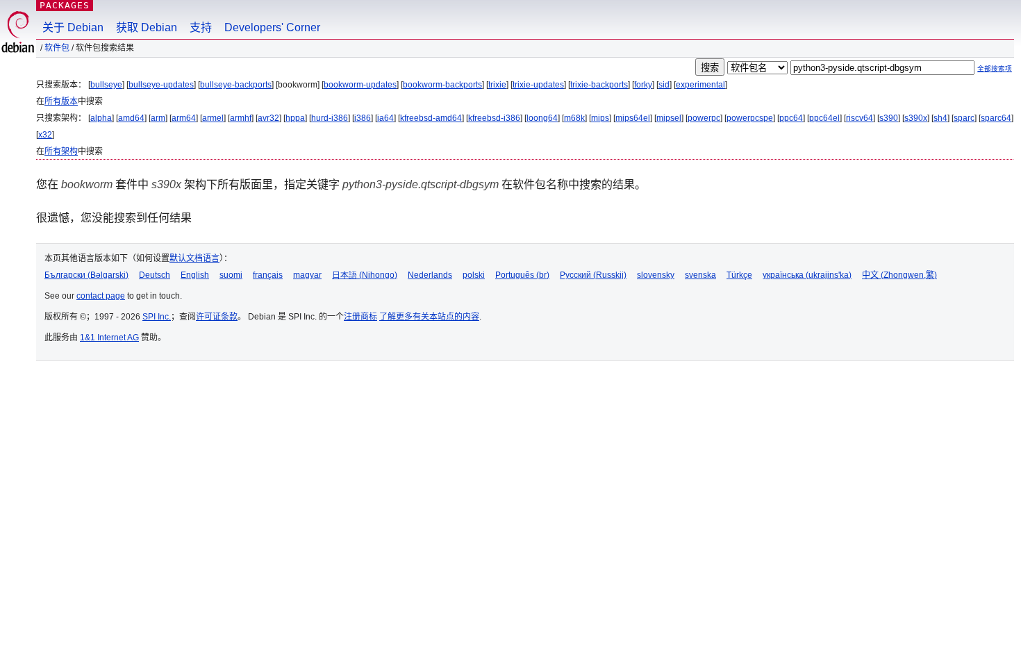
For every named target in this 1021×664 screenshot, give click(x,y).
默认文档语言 (194, 258)
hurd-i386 (329, 118)
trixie (497, 85)
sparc (964, 118)
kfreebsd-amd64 (431, 118)
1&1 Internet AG (109, 337)
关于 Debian (72, 27)
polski (474, 275)
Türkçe (739, 275)
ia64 (385, 118)
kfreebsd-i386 (494, 118)
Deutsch (154, 275)
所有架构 (61, 151)
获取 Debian (146, 27)
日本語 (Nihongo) (364, 275)
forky (643, 85)
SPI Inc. (156, 317)
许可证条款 (217, 317)
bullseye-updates (161, 85)
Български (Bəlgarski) (86, 275)
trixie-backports (599, 85)
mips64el (632, 118)
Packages (65, 5)
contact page (100, 296)
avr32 (268, 118)
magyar (307, 275)
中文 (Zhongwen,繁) (899, 275)
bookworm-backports (442, 85)
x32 (45, 135)
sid (664, 85)
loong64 (542, 118)
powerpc (704, 118)
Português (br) (522, 275)
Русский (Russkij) (593, 275)
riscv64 (859, 118)
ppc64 (791, 118)
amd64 (131, 118)
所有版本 (61, 101)
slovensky (655, 275)
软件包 (56, 48)
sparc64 (996, 118)
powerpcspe (750, 118)
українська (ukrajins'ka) (807, 275)
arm (158, 118)
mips (600, 118)
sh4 (940, 118)
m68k (574, 118)
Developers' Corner (272, 27)
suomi (230, 275)
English (195, 275)
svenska (700, 275)
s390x (915, 118)
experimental (700, 85)
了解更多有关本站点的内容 (429, 317)
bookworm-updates (360, 85)
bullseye (106, 85)
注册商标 (360, 317)
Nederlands (430, 275)
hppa (295, 118)
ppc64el (824, 118)
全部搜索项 (994, 68)
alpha (101, 118)
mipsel (668, 118)
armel (213, 118)
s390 (888, 118)
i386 (362, 118)
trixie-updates (538, 85)
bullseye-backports (236, 85)
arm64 (184, 118)
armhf (240, 118)
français (268, 275)
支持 (201, 27)
